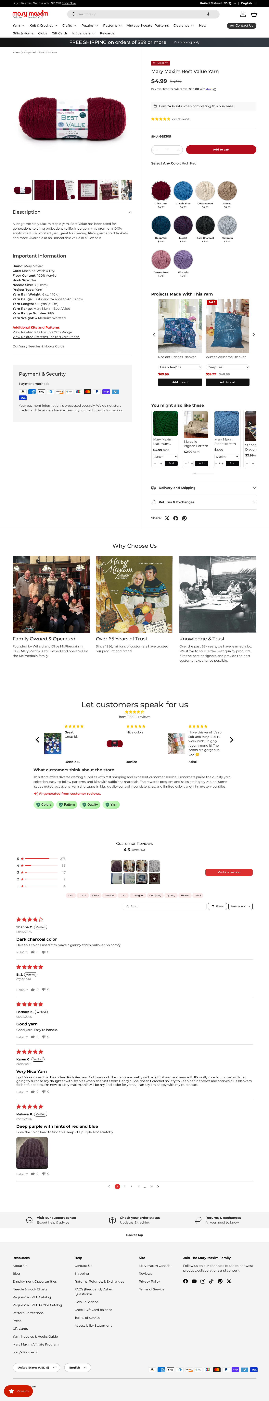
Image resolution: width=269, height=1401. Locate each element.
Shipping (82, 1273)
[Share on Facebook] (175, 518)
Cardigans (138, 895)
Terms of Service (87, 1318)
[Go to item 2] (129, 866)
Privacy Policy (149, 1281)
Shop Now (69, 3)
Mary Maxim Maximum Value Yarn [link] (162, 442)
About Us (20, 1266)
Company (155, 895)
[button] (209, 14)
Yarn (16, 25)
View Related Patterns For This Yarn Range (46, 337)
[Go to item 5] (116, 878)
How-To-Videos (86, 1302)
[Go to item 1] (116, 866)
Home (16, 52)
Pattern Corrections (28, 1313)
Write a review (229, 872)
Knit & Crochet (41, 25)
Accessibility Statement (93, 1325)
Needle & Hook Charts (30, 1289)
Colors (83, 895)
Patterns (110, 25)
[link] (165, 423)
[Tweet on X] (167, 518)
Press (17, 1321)
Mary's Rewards (25, 1352)
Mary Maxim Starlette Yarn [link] (225, 442)
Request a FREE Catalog (32, 1297)
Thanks (185, 895)
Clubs (42, 33)
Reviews (145, 1273)
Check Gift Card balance (93, 1310)
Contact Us (83, 1266)
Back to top (134, 1235)
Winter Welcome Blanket (226, 357)
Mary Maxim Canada (155, 1266)
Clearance (181, 25)
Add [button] (171, 463)
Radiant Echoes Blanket (177, 357)
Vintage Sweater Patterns (148, 25)
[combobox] (143, 14)
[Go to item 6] (129, 878)
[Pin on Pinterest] (184, 518)
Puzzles (88, 25)
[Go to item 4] (154, 866)
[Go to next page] (159, 1186)
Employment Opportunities (35, 1281)
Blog (16, 1273)
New (202, 25)
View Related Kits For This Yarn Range (42, 332)
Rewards (107, 33)
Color (123, 895)
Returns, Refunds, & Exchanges (99, 1281)
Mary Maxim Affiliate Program (36, 1344)
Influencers (81, 33)
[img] (135, 712)
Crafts (67, 25)
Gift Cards (60, 33)
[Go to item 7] (141, 878)
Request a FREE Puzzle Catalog (37, 1305)
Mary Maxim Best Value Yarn (40, 52)
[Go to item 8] (154, 878)
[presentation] (154, 334)
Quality (171, 895)
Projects (109, 895)
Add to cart (221, 149)
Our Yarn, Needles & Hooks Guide (39, 346)
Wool (198, 895)
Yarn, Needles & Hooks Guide (35, 1336)
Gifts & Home (23, 33)
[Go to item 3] (141, 866)
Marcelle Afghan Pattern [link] (196, 444)
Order (95, 895)
